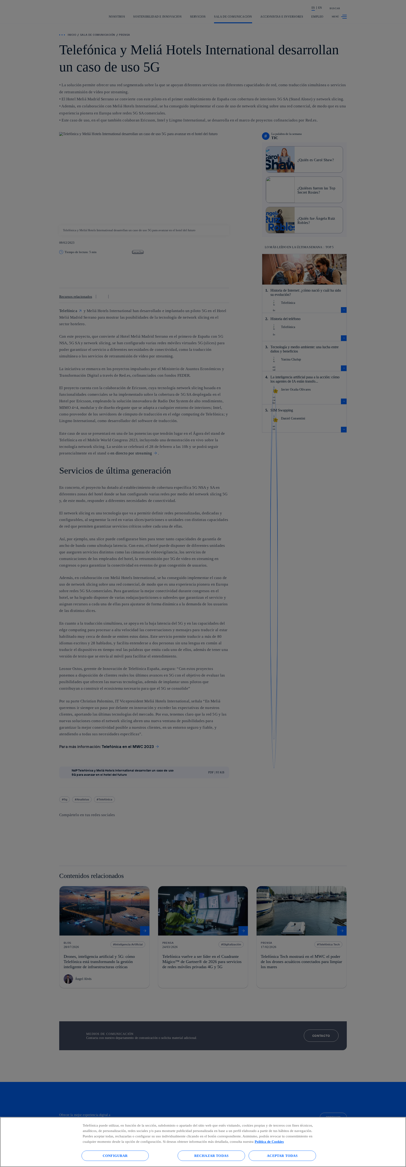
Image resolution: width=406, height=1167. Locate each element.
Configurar (115, 1156)
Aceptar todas (282, 1156)
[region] (203, 1142)
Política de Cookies (269, 1142)
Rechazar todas (211, 1156)
